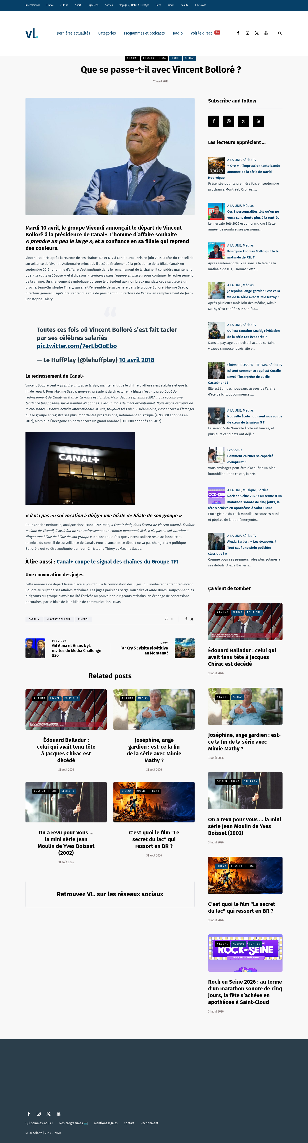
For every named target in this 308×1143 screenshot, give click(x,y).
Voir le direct (205, 33)
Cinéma (127, 791)
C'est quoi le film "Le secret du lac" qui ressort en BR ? (154, 839)
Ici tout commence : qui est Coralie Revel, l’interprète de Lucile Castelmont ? (244, 377)
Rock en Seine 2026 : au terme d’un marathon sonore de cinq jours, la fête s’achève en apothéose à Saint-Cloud (245, 502)
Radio (178, 33)
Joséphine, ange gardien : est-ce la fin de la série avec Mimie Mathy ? (154, 750)
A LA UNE (132, 58)
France (50, 5)
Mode (171, 5)
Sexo (158, 5)
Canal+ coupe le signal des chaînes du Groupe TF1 (118, 562)
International (32, 5)
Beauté (184, 5)
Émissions (200, 5)
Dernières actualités (73, 33)
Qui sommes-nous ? (39, 1123)
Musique (249, 490)
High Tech (93, 5)
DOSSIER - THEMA (154, 58)
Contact (129, 1123)
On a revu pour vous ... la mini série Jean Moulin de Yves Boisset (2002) (244, 826)
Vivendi (83, 619)
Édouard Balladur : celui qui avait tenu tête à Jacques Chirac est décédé (66, 750)
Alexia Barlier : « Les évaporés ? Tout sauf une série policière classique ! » (242, 548)
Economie (234, 450)
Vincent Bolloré (59, 619)
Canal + (34, 619)
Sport (78, 5)
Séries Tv (68, 791)
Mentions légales (105, 1123)
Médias (190, 58)
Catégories (107, 33)
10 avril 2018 (136, 360)
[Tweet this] (192, 619)
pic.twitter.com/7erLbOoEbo (77, 346)
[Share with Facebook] (186, 619)
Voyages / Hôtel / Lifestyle (134, 5)
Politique (71, 698)
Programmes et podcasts (144, 33)
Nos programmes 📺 (73, 1123)
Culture (64, 5)
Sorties (109, 5)
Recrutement (149, 1123)
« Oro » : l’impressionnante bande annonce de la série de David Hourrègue (244, 172)
